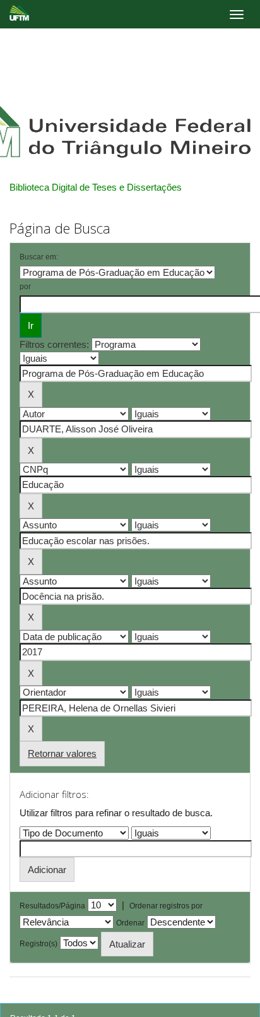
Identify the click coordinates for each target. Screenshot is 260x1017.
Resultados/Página (52, 905)
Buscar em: (39, 257)
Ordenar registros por (166, 905)
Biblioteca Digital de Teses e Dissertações (95, 187)
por (25, 286)
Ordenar (130, 923)
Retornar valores (62, 753)
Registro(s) (38, 943)
